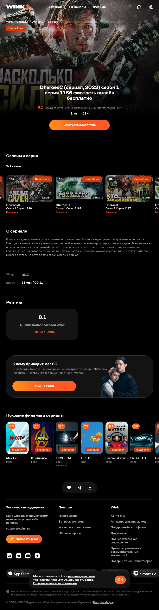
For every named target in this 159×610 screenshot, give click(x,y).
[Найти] (139, 7)
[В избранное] (69, 487)
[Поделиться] (79, 487)
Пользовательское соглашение (55, 583)
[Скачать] (90, 487)
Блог (25, 274)
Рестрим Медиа (103, 602)
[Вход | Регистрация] (150, 7)
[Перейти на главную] (18, 7)
